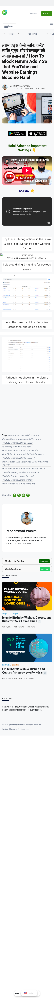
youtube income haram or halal (17, 480)
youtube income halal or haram (17, 443)
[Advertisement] (27, 407)
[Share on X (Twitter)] (19, 495)
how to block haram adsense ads (18, 484)
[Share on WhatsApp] (28, 495)
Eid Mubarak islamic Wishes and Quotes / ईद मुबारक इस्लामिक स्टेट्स (23, 670)
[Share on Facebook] (14, 495)
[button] (9, 26)
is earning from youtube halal (16, 446)
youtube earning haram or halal (17, 476)
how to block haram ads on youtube (20, 450)
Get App (46, 13)
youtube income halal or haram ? (18, 458)
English (30, 993)
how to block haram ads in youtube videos (23, 454)
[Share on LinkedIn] (23, 495)
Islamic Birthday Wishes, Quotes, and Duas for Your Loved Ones (27, 619)
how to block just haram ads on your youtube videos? (25, 463)
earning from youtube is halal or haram (21, 439)
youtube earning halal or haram (23, 435)
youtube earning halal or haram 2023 (20, 472)
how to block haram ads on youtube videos (23, 468)
